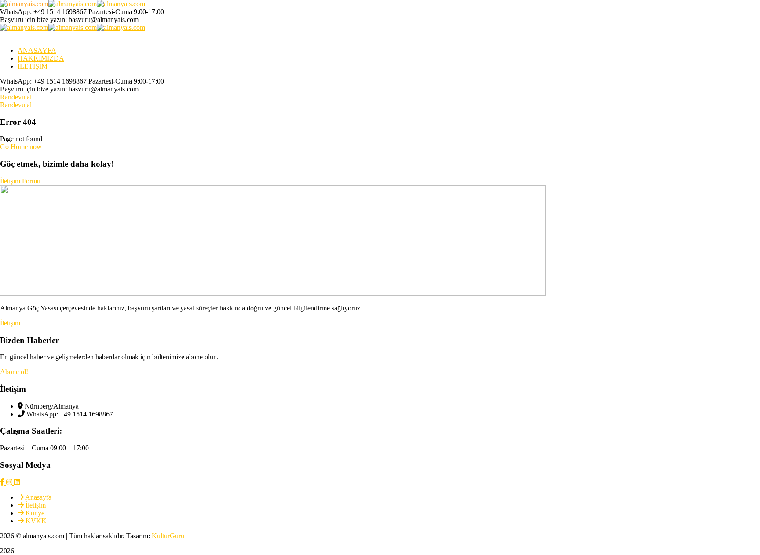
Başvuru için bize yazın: (33, 19)
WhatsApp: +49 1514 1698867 (43, 11)
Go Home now (21, 146)
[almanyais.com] (24, 3)
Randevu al (16, 97)
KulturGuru (168, 536)
